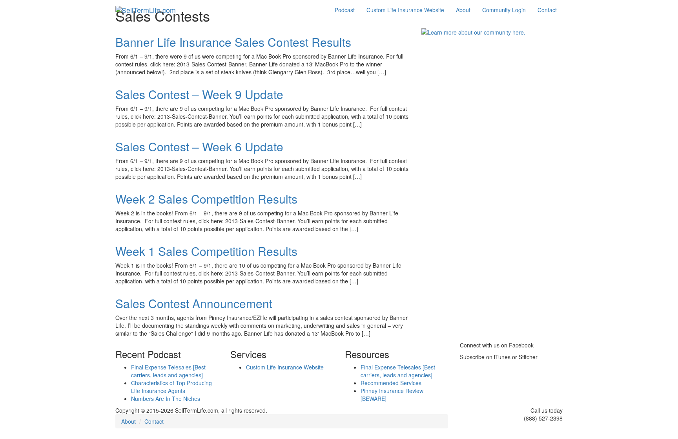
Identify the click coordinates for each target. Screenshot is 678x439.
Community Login (504, 10)
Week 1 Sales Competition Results (206, 250)
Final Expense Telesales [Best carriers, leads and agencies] (168, 371)
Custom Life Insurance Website (405, 10)
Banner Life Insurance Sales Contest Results (233, 41)
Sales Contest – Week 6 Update (199, 146)
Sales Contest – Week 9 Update (199, 94)
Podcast (345, 10)
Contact (547, 10)
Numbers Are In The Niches (165, 398)
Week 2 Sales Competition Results (206, 198)
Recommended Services (391, 383)
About (463, 10)
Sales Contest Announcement (193, 303)
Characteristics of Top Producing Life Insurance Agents (171, 387)
